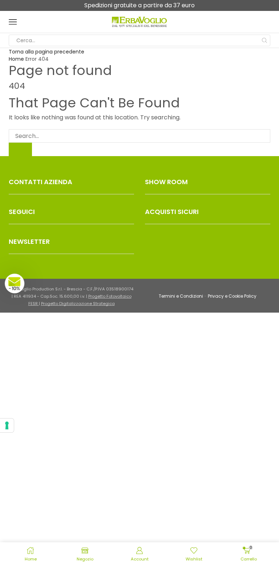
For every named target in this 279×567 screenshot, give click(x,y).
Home (16, 59)
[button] (17, 283)
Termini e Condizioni (181, 296)
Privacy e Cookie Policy (232, 296)
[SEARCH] (20, 149)
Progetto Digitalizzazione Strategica (78, 303)
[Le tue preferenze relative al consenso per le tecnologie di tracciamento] (7, 425)
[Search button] (264, 40)
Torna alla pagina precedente (46, 51)
